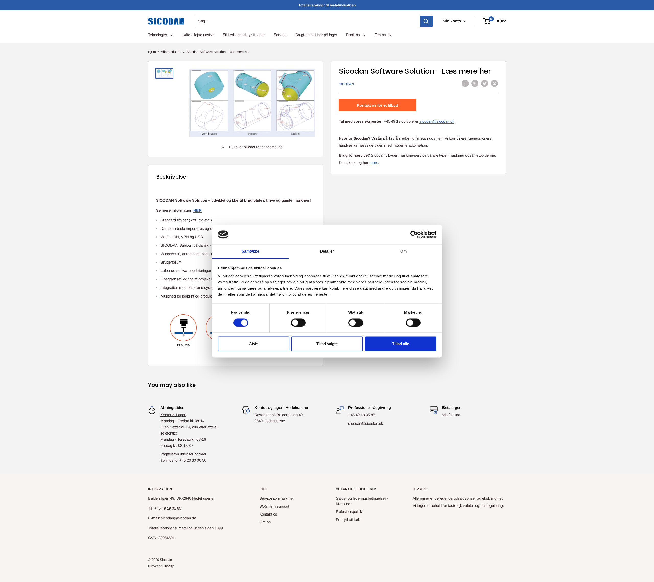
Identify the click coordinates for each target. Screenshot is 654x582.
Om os (380, 34)
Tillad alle (400, 344)
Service (280, 34)
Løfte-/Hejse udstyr (198, 34)
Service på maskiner (276, 498)
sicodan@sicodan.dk (436, 121)
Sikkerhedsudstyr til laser (244, 34)
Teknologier (157, 34)
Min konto (452, 21)
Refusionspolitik (349, 511)
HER (197, 210)
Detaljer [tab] (327, 251)
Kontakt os (268, 514)
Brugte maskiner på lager (316, 34)
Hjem (152, 52)
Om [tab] (403, 251)
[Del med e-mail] (494, 83)
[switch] (298, 322)
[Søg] (426, 21)
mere (373, 162)
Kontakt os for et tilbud (377, 105)
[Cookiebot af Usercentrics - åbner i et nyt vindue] (414, 234)
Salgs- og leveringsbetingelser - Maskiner (362, 501)
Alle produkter (171, 52)
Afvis (253, 344)
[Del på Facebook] (465, 83)
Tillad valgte (327, 344)
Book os (353, 34)
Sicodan (346, 84)
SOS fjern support (274, 506)
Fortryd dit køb (348, 519)
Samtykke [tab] (250, 251)
